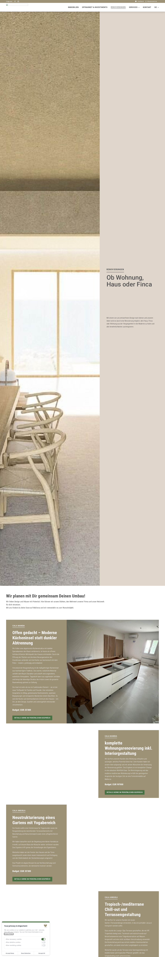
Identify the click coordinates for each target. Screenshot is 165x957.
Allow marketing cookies (13, 945)
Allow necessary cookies (14, 939)
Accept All (41, 953)
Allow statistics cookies (13, 942)
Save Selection (25, 953)
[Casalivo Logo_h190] (17, 5)
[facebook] (15, 1)
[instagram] (18, 1)
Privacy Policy (8, 934)
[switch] (43, 939)
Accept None (10, 953)
